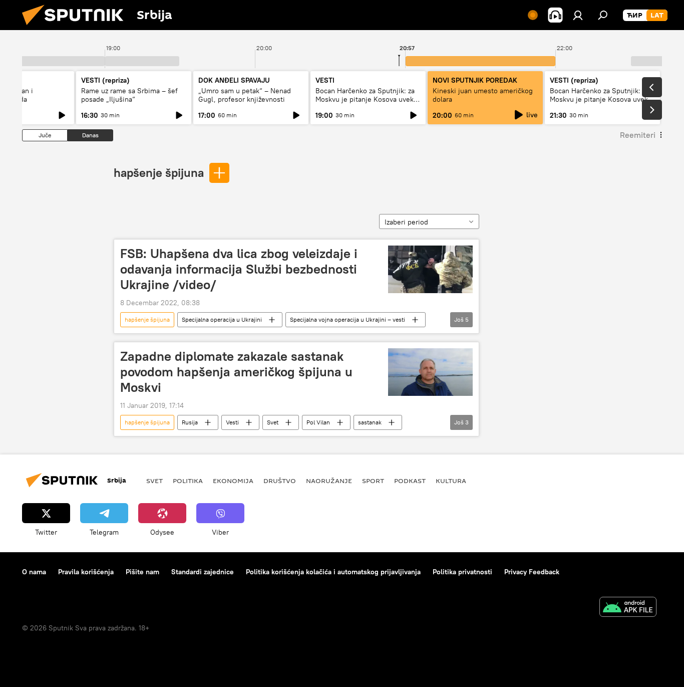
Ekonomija (233, 480)
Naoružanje (329, 480)
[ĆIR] (634, 16)
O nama (34, 571)
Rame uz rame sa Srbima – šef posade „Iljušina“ (129, 95)
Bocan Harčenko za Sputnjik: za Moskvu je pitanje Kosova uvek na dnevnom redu (365, 99)
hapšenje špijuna (159, 172)
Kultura (451, 480)
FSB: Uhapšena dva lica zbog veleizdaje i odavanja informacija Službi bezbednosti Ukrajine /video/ (239, 269)
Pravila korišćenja (86, 571)
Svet (272, 422)
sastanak (370, 422)
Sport (373, 480)
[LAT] (656, 16)
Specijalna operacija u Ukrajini (222, 319)
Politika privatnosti (462, 571)
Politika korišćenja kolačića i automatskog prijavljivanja (333, 571)
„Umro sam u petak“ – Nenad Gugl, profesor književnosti (244, 95)
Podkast (410, 480)
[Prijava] (578, 15)
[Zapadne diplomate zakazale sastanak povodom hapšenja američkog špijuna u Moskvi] (430, 372)
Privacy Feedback (531, 571)
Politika (188, 480)
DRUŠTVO (279, 480)
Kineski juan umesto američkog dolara (483, 95)
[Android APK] (628, 608)
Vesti (232, 422)
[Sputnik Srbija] (77, 27)
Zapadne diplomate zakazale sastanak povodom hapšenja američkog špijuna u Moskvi (236, 371)
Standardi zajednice (202, 571)
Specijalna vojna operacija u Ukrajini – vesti (347, 319)
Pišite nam (142, 571)
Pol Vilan (318, 422)
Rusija (190, 422)
